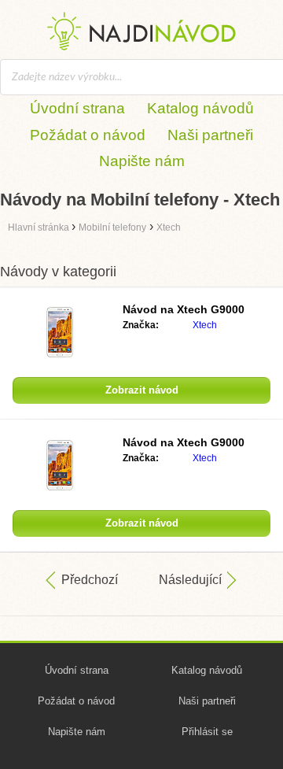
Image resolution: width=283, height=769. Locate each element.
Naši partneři (210, 135)
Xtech (205, 325)
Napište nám (142, 161)
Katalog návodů (200, 108)
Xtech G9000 (183, 309)
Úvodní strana (77, 108)
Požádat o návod (87, 135)
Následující (190, 579)
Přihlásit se (207, 732)
